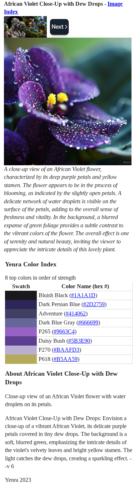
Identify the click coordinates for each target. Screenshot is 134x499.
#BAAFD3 (66, 350)
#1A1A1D (83, 295)
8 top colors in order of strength (40, 278)
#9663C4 (64, 331)
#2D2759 (94, 304)
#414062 (76, 313)
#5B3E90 (79, 341)
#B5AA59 (66, 359)
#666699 (88, 322)
